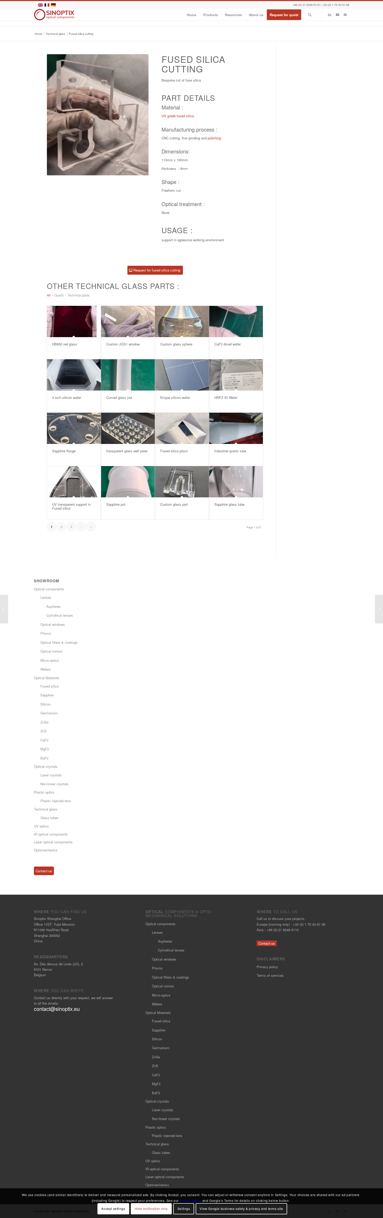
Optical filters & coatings (59, 642)
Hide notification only (151, 1209)
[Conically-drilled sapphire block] (379, 609)
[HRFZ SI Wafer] (236, 375)
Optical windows (52, 624)
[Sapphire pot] (128, 481)
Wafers (45, 669)
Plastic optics (44, 792)
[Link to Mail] (345, 14)
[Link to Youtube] (337, 14)
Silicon (45, 704)
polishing (214, 137)
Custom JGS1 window (123, 344)
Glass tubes (49, 817)
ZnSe (44, 722)
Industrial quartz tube (230, 450)
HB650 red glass (64, 344)
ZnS (43, 730)
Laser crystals (51, 774)
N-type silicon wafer (175, 397)
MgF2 (44, 748)
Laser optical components (53, 841)
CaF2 (44, 740)
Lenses (45, 597)
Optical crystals (46, 766)
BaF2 (44, 758)
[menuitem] (191, 15)
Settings (183, 1209)
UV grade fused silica (178, 115)
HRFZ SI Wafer (225, 397)
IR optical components (51, 834)
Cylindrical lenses (59, 615)
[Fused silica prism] (182, 428)
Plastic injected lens (55, 800)
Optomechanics (46, 850)
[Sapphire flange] (74, 428)
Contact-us (44, 870)
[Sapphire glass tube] (236, 481)
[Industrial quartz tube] (236, 428)
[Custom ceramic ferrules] (4, 609)
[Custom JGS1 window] (128, 321)
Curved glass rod (119, 397)
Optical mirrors (51, 651)
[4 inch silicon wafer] (74, 375)
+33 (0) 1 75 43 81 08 (335, 5)
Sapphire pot (115, 504)
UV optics (41, 826)
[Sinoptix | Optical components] (54, 15)
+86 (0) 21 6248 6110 (306, 5)
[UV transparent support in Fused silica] (74, 481)
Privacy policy (267, 966)
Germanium (49, 712)
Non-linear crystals (54, 783)
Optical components (49, 588)
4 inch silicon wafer (66, 397)
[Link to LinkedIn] (329, 14)
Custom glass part (174, 504)
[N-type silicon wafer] (182, 375)
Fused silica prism (174, 450)
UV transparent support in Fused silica (71, 506)
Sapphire (47, 695)
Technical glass (45, 809)
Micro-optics (49, 660)
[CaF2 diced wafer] (236, 321)
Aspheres (53, 606)
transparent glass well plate (126, 450)
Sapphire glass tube (229, 504)
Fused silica (49, 686)
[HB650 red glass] (74, 321)
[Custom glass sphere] (182, 321)
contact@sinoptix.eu (57, 1008)
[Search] (310, 15)
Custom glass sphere (176, 344)
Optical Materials (46, 677)
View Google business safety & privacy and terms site (241, 1209)
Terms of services (270, 975)
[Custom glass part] (182, 481)
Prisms (45, 633)
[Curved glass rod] (128, 375)
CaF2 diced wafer (227, 344)
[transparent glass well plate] (128, 428)
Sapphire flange (64, 450)
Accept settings (113, 1209)
